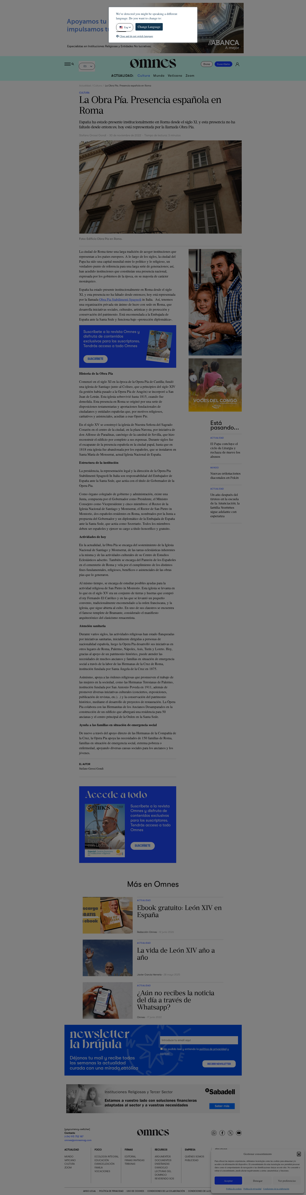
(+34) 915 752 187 (73, 1136)
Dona (206, 64)
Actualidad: (122, 75)
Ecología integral (107, 1156)
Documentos (163, 1160)
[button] (299, 1154)
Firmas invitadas (134, 1160)
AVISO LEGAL (89, 1191)
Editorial (130, 1156)
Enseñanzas (162, 1163)
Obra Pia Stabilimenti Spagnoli (120, 299)
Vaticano (175, 75)
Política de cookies (234, 1188)
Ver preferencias (287, 1180)
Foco (98, 1149)
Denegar (257, 1180)
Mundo (159, 75)
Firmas (129, 1149)
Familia (99, 1167)
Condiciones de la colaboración (276, 1188)
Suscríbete (223, 64)
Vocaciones (102, 1171)
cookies (164, 1053)
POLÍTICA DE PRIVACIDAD (111, 1191)
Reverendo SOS (164, 1178)
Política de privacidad (252, 1188)
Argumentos (163, 1156)
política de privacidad (212, 1049)
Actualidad (85, 85)
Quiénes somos (194, 1156)
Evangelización (104, 1163)
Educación (102, 1160)
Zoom (190, 75)
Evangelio (161, 1167)
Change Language (149, 27)
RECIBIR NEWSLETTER (219, 1064)
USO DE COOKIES (135, 1191)
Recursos (161, 1149)
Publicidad (192, 1160)
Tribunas (130, 1163)
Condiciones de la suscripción (205, 1191)
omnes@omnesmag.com (78, 1140)
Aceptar (228, 1180)
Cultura (144, 75)
